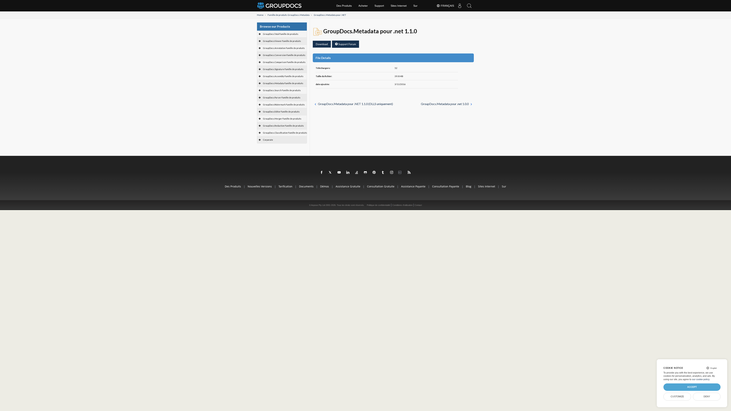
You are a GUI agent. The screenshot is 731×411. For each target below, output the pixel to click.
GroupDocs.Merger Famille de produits (282, 118)
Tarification (285, 186)
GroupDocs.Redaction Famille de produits (283, 125)
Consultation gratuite (380, 186)
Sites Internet (399, 5)
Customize (677, 396)
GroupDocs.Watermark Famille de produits (284, 104)
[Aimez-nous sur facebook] (321, 172)
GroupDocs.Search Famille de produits (282, 90)
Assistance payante (413, 186)
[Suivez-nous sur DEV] (400, 172)
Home (260, 15)
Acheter (363, 5)
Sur (415, 5)
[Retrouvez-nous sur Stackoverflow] (356, 172)
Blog (468, 186)
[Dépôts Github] (365, 172)
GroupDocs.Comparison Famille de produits (284, 62)
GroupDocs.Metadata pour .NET (330, 15)
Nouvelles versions (260, 186)
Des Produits (344, 5)
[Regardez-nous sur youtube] (339, 172)
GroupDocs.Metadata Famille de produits (283, 83)
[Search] (469, 5)
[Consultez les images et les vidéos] (391, 172)
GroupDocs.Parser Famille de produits (281, 97)
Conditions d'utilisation (402, 205)
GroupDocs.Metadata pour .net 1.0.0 (445, 104)
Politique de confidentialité (378, 205)
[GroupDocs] (280, 5)
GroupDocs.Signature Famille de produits (283, 69)
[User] (459, 5)
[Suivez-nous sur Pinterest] (374, 172)
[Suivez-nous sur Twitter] (330, 172)
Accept (692, 387)
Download (322, 44)
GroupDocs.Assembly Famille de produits (283, 76)
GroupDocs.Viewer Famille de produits (282, 41)
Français (447, 5)
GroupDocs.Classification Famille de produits (285, 132)
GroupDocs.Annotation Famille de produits (284, 48)
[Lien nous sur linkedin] (348, 172)
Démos (324, 186)
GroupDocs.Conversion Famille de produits (284, 55)
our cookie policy (700, 379)
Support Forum (347, 44)
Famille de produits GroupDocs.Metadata (289, 15)
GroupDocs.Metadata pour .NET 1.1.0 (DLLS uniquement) (355, 104)
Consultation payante (445, 186)
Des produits (233, 186)
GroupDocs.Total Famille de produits (280, 34)
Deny (707, 396)
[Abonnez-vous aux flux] (409, 172)
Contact (418, 205)
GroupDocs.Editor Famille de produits (281, 111)
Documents (306, 186)
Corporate (268, 140)
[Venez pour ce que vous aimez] (383, 172)
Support (379, 5)
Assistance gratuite (348, 186)
